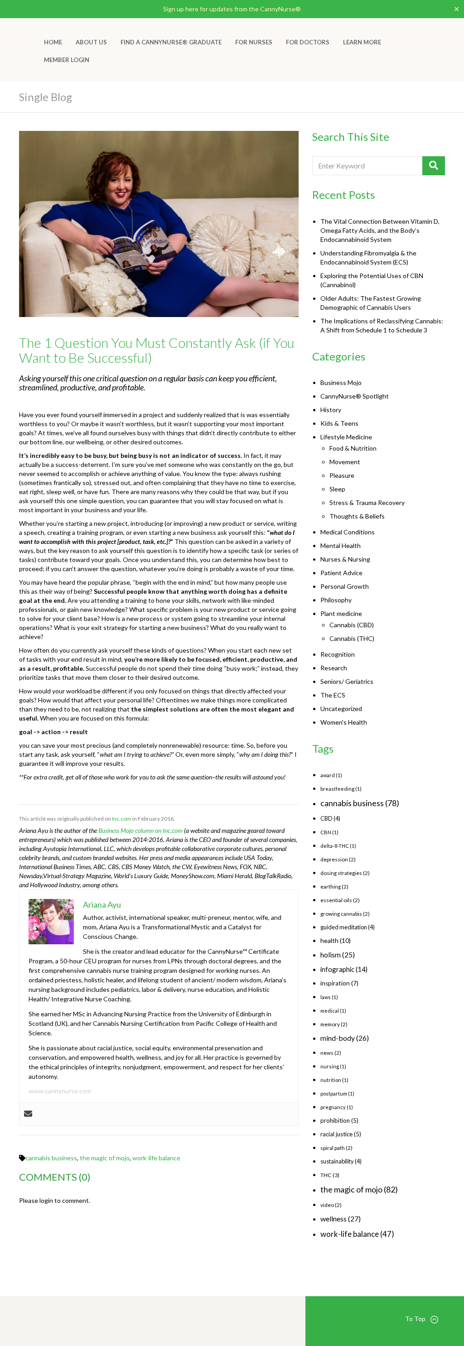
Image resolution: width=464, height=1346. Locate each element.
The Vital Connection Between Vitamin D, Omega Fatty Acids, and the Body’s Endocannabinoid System (380, 230)
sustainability (341, 1161)
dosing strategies (345, 873)
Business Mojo (341, 382)
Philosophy (336, 600)
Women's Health (343, 722)
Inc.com (121, 818)
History (330, 409)
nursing (333, 1066)
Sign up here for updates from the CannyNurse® (232, 9)
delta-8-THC (338, 846)
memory (334, 1024)
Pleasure (341, 475)
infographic (343, 969)
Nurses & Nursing (345, 559)
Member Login (66, 59)
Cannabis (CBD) (351, 625)
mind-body (344, 1038)
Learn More (362, 42)
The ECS (332, 695)
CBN (329, 832)
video (331, 1205)
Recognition (337, 654)
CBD (330, 818)
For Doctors (307, 42)
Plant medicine (341, 613)
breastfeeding (341, 789)
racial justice (340, 1134)
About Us (91, 42)
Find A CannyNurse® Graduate (171, 42)
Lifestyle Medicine (346, 437)
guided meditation (347, 927)
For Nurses (253, 42)
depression (338, 859)
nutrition (334, 1080)
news (330, 1052)
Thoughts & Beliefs (357, 516)
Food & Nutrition (353, 448)
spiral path (336, 1147)
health (335, 940)
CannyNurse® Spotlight (354, 396)
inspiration (339, 983)
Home (53, 42)
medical (333, 1011)
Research (333, 668)
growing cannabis (345, 913)
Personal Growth (344, 586)
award (331, 775)
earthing (334, 886)
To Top (415, 1318)
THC (329, 1175)
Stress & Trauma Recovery (367, 502)
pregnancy (336, 1107)
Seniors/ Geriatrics (346, 681)
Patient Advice (341, 573)
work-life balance (156, 1158)
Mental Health (340, 545)
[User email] (28, 1114)
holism (337, 954)
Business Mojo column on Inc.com (140, 830)
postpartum (337, 1093)
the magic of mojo (105, 1158)
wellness (340, 1218)
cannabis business (51, 1158)
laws (329, 997)
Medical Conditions (347, 532)
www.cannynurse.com (60, 1091)
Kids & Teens (339, 423)
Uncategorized (341, 708)
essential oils (340, 900)
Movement (344, 462)
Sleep (337, 489)
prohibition (339, 1120)
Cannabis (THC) (351, 638)
